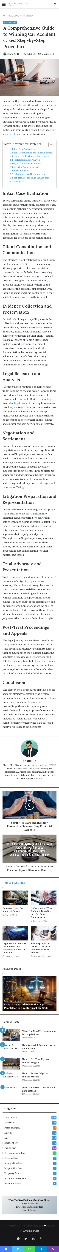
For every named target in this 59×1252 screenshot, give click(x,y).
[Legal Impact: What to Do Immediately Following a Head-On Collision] (15, 933)
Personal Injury (12, 1127)
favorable (40, 661)
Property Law (11, 1173)
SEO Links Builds (31, 1230)
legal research (22, 403)
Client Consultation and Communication (32, 152)
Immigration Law (13, 1163)
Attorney (9, 1122)
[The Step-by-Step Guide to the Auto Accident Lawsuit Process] (44, 933)
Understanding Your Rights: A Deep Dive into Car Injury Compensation (41, 913)
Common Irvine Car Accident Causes (13, 910)
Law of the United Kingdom (29, 1207)
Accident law (26, 15)
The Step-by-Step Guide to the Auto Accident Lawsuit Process (40, 948)
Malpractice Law (13, 1168)
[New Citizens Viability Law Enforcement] (20, 4)
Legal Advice (10, 1117)
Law (16, 15)
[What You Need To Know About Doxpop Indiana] (11, 1035)
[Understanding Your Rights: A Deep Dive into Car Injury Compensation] (44, 898)
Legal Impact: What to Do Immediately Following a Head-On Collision (15, 948)
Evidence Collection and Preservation (31, 156)
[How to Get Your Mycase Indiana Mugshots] (11, 1064)
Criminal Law (11, 1158)
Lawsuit (8, 1133)
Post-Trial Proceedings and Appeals (30, 177)
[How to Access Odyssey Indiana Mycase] (11, 1078)
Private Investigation (15, 1178)
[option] (29, 993)
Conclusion (18, 181)
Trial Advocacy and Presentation (28, 174)
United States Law (29, 1203)
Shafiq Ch (29, 761)
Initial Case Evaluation (23, 149)
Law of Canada (29, 1210)
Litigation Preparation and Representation (25, 169)
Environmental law (14, 1153)
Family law (10, 1148)
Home (8, 15)
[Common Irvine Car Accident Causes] (15, 898)
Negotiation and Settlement (26, 163)
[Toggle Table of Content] (49, 144)
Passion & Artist (12, 1183)
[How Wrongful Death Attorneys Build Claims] (11, 1049)
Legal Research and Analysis (26, 160)
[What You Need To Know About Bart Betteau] (11, 1092)
